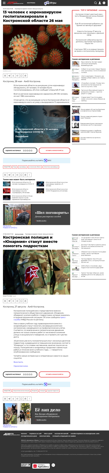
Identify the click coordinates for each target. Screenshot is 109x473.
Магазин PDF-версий (61, 433)
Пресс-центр (48, 433)
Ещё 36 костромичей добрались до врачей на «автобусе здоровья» (89, 24)
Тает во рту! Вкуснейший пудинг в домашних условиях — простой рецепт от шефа (92, 91)
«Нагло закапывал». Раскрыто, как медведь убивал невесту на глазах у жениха (93, 77)
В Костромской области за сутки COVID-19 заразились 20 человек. (57, 190)
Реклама (24, 433)
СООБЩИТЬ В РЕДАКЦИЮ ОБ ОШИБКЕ (64, 436)
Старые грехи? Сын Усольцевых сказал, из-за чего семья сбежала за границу (93, 98)
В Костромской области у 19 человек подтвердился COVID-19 (36, 130)
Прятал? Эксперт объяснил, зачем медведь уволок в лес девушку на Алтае (92, 274)
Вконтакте (18, 362)
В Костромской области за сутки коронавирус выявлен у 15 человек (57, 184)
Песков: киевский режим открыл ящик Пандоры (91, 117)
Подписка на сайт (35, 433)
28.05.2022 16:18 (8, 9)
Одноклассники (21, 366)
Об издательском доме (29, 436)
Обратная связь (44, 436)
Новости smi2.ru (10, 228)
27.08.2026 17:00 (8, 234)
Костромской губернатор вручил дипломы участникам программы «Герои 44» (89, 41)
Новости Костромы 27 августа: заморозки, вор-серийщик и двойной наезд (89, 33)
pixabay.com (7, 71)
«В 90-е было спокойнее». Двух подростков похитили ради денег (92, 266)
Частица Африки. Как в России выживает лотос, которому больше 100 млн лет (93, 260)
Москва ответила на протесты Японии (90, 138)
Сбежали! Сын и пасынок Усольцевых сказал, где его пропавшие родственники (93, 253)
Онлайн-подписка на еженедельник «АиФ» (85, 433)
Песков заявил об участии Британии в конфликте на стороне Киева (92, 110)
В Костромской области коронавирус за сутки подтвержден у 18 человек (21, 190)
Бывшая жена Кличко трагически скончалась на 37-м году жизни (91, 124)
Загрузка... (7, 226)
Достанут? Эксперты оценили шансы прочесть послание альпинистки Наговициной (93, 246)
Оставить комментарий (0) (54, 150)
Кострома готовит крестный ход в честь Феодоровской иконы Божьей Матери (89, 16)
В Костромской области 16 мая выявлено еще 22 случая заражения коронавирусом (22, 197)
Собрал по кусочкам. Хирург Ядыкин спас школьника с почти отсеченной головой (93, 70)
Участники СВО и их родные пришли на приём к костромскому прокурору (89, 50)
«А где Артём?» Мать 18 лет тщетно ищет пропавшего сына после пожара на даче (92, 239)
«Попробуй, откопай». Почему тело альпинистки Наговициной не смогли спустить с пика (93, 84)
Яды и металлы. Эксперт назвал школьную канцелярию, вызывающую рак (91, 63)
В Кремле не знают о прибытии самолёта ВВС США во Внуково (91, 131)
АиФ (14, 296)
